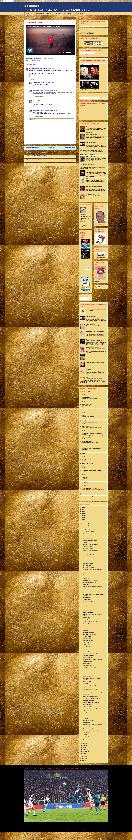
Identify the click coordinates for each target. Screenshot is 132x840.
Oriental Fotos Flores (86, 410)
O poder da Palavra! (86, 473)
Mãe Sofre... (85, 715)
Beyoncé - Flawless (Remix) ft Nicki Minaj (92, 692)
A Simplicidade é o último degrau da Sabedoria (92, 393)
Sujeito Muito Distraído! (88, 676)
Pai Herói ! (85, 630)
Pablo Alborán (37, 60)
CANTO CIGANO (86, 426)
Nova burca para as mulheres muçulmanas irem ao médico (96, 309)
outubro (85, 528)
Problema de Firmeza (88, 688)
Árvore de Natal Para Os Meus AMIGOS (92, 150)
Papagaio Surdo (86, 694)
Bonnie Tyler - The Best (88, 647)
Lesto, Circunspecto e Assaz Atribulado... (95, 331)
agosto (84, 739)
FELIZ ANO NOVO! (91, 171)
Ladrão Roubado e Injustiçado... (90, 580)
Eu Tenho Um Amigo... (88, 612)
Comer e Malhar (86, 663)
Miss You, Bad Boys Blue (88, 538)
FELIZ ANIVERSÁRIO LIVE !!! (88, 164)
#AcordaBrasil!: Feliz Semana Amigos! (90, 442)
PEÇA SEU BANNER (87, 459)
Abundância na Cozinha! (88, 632)
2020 (83, 509)
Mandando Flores (87, 624)
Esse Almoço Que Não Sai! (89, 567)
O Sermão (85, 649)
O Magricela (89, 178)
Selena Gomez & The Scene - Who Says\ (95, 362)
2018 (83, 513)
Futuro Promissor (87, 610)
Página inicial (52, 147)
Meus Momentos (67, 13)
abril (84, 747)
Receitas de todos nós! (87, 404)
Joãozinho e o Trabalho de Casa (90, 540)
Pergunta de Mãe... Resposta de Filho (91, 708)
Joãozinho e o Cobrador (88, 720)
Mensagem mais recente (32, 147)
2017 (83, 515)
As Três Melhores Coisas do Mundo (91, 667)
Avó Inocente (85, 552)
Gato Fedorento (85, 494)
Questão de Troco (87, 681)
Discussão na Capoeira (88, 590)
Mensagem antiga (70, 147)
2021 (83, 507)
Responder (31, 76)
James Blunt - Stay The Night (89, 634)
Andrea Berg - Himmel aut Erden (90, 544)
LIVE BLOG (84, 454)
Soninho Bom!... (86, 584)
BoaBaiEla (31, 5)
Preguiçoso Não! (86, 722)
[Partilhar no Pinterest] (53, 58)
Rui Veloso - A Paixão (88, 672)
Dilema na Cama (86, 534)
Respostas (33, 79)
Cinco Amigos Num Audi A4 (89, 582)
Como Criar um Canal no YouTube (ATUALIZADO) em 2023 (89, 399)
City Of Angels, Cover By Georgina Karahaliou (91, 731)
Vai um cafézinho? (90, 194)
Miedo (31, 60)
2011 (83, 760)
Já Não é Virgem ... (87, 651)
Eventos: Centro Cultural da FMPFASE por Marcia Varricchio (91, 428)
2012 (83, 758)
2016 (83, 518)
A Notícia (88, 369)
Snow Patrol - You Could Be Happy (91, 622)
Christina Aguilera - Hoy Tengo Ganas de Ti (92, 614)
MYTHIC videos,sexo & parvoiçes (89, 488)
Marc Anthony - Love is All (89, 665)
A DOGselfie (85, 542)
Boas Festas (85, 377)
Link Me (49, 13)
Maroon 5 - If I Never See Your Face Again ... (92, 570)
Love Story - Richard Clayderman (94, 186)
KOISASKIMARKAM (87, 441)
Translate (91, 55)
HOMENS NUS (89, 339)
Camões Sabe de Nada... (88, 536)
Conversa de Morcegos (88, 548)
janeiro (84, 753)
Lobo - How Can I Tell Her (89, 532)
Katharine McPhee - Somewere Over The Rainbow (92, 587)
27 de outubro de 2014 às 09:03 (50, 90)
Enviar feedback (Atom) (53, 152)
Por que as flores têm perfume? (88, 411)
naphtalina (70, 829)
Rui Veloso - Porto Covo (88, 601)
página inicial (29, 13)
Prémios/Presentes (40, 13)
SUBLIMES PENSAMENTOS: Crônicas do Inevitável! (92, 471)
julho (84, 741)
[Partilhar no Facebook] (52, 58)
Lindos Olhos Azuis (87, 657)
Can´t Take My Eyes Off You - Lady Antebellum (91, 717)
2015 (83, 520)
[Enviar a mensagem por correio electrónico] (45, 58)
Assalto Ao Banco (87, 713)
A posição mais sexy (90, 324)
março (84, 749)
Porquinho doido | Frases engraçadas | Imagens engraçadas (92, 433)
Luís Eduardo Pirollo (34, 68)
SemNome (103, 257)
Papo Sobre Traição (87, 661)
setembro (85, 737)
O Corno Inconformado (88, 573)
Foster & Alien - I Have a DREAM (90, 686)
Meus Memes (58, 13)
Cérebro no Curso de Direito (88, 416)
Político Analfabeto (87, 642)
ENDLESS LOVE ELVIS (87, 463)
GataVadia (35, 82)
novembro (85, 526)
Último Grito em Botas (91, 156)
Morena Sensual (86, 674)
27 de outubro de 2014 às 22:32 (47, 101)
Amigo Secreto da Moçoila (92, 134)
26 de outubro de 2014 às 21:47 (47, 82)
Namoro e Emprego (87, 619)
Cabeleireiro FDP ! (87, 638)
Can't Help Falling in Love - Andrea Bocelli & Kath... (93, 594)
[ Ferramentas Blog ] (86, 397)
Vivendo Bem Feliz (86, 392)
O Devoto (85, 734)
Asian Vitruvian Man (87, 704)
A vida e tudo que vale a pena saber (89, 422)
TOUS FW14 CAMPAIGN (89, 557)
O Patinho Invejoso (87, 599)
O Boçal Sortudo (86, 726)
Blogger (83, 829)
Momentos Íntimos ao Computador (91, 702)
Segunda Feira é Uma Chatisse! (90, 555)
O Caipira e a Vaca (87, 636)
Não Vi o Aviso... (86, 575)
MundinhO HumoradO (87, 483)
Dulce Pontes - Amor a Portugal (90, 653)
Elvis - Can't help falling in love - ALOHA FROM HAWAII (92, 465)
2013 (83, 756)
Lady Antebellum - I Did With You (91, 550)
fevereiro (85, 751)
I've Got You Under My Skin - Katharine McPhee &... (92, 577)
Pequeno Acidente (87, 604)
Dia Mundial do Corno (88, 592)
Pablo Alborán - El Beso (88, 628)
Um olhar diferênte (86, 455)
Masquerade (84, 477)
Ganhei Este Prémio (90, 142)
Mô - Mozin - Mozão (87, 683)
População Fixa (86, 617)
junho (84, 743)
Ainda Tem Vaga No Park (88, 729)
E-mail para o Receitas (86, 405)
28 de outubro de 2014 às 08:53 (50, 110)
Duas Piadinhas (86, 597)
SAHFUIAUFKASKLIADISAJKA (90, 690)
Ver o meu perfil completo (83, 226)
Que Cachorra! (86, 626)
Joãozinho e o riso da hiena (92, 347)
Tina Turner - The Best (88, 640)
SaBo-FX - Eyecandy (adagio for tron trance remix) (93, 489)
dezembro (85, 523)
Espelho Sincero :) (87, 670)
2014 (83, 522)
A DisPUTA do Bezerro (88, 546)
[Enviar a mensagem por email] (47, 58)
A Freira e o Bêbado (87, 706)
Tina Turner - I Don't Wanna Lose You (92, 608)
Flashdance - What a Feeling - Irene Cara (92, 659)
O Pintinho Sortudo (87, 645)
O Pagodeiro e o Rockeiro (88, 655)
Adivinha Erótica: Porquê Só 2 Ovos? (95, 355)
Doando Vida (85, 421)
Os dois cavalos (89, 127)
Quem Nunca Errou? (87, 559)
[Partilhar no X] (50, 58)
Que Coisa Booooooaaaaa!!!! (89, 561)
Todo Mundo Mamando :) (89, 530)
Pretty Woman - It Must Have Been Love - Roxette (92, 678)
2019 (83, 511)
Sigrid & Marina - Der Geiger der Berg (92, 698)
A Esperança (84, 478)
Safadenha (84, 484)
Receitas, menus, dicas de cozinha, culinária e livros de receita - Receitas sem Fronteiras (92, 497)
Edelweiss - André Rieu (88, 711)
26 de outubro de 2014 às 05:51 (47, 68)
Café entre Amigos (86, 447)
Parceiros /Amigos (79, 13)
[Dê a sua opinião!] (49, 58)
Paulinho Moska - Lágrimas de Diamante (92, 724)
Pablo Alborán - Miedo (88, 563)
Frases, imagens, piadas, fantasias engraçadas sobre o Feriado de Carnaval (93, 436)
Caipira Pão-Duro (87, 565)
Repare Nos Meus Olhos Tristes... (90, 696)
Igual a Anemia (86, 606)
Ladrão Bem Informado (88, 700)
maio (84, 745)
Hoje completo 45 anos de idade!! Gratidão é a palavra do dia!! (91, 448)
